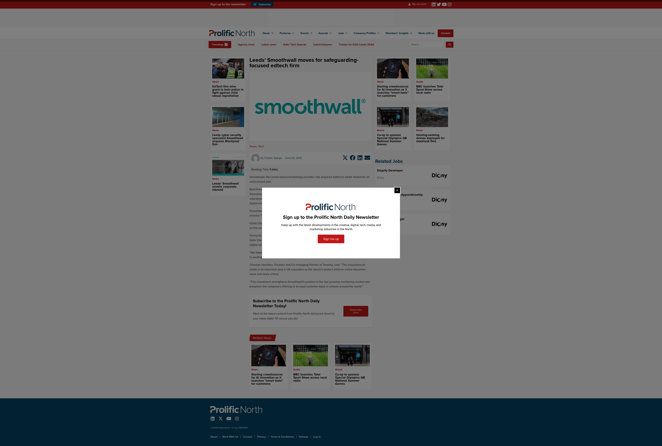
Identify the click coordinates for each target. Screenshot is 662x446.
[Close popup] (397, 190)
